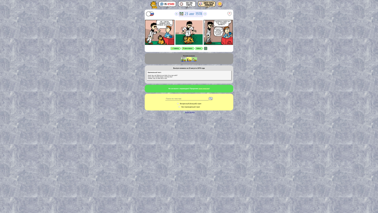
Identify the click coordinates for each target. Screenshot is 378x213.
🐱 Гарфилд (175, 48)
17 (229, 13)
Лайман (198, 48)
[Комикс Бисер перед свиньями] (207, 4)
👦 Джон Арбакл (187, 48)
